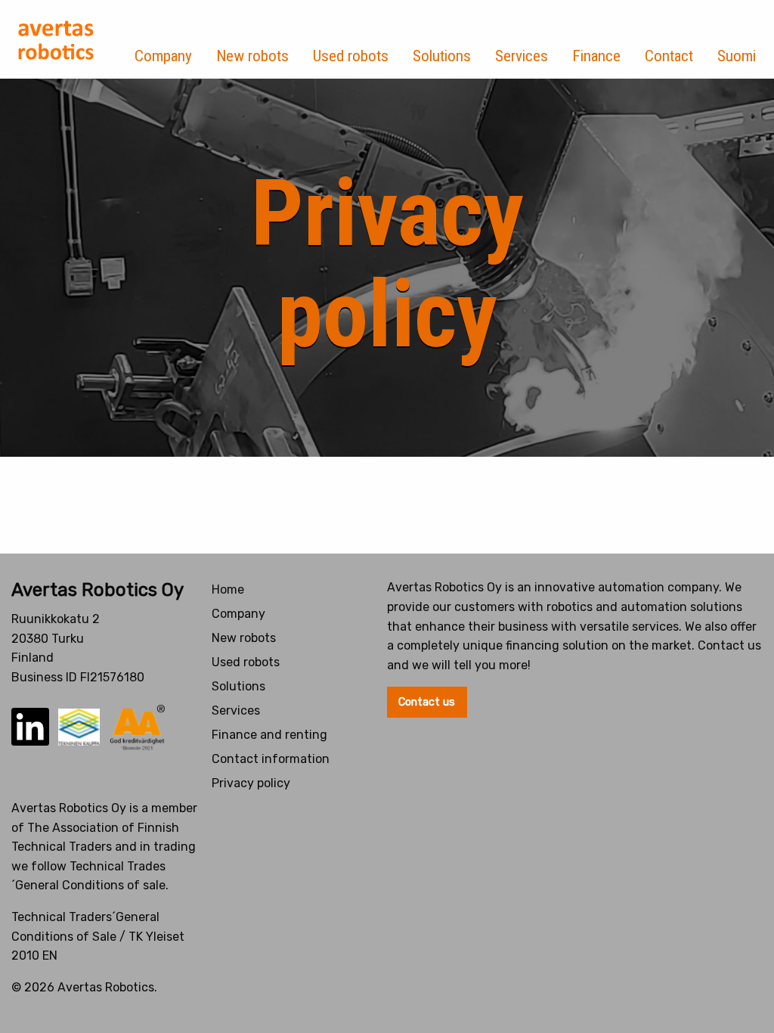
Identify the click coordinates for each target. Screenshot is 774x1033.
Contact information (271, 759)
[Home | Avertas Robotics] (56, 40)
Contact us (426, 702)
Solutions (442, 56)
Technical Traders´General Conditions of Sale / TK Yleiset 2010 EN (97, 936)
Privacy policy (251, 783)
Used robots (351, 56)
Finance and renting (269, 734)
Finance (596, 56)
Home (228, 589)
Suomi (736, 56)
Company (163, 56)
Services (521, 56)
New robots (252, 56)
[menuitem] (163, 39)
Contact (669, 56)
